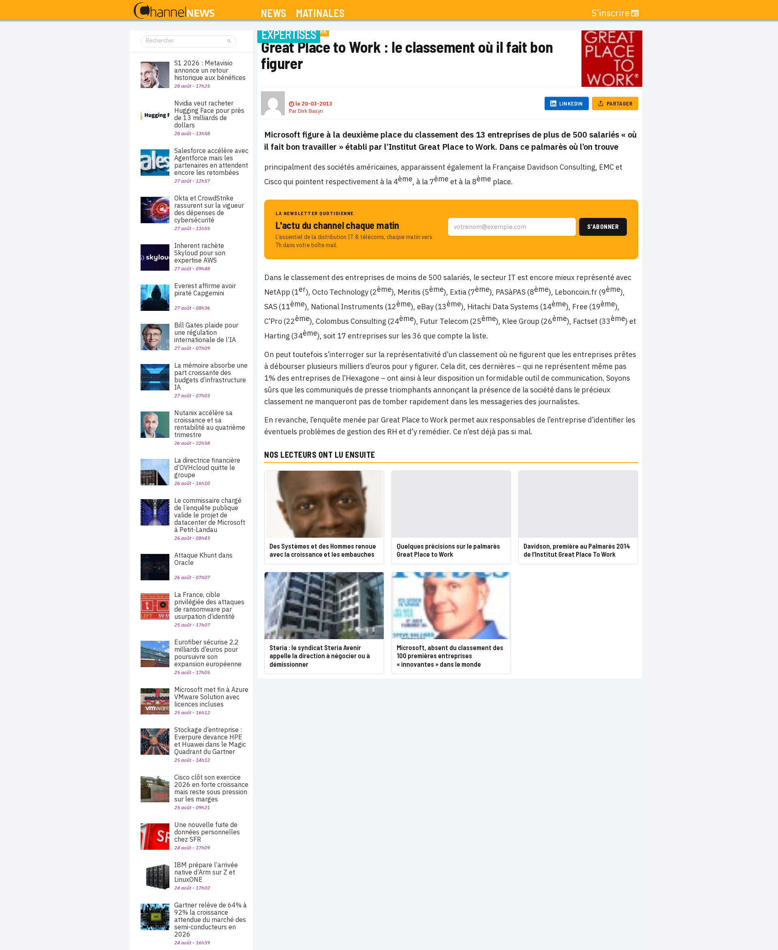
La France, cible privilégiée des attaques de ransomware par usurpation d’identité (209, 605)
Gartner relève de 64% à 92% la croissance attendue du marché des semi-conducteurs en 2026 (210, 919)
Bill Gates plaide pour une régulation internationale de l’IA (206, 332)
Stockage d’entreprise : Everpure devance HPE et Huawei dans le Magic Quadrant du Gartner (210, 741)
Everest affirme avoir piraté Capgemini (205, 289)
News (273, 13)
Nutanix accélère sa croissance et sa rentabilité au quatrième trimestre (209, 424)
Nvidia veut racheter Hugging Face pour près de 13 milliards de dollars (209, 114)
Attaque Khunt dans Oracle (203, 559)
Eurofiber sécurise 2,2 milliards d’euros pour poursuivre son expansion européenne (208, 653)
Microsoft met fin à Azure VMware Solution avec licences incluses (211, 696)
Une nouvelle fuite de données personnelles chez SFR (207, 832)
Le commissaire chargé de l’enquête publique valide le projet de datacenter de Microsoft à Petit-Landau (209, 515)
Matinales (320, 13)
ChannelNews (174, 10)
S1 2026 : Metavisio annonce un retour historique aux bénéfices (210, 70)
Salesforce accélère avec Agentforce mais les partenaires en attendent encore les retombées (211, 161)
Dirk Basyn (310, 111)
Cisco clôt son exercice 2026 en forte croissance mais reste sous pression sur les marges (211, 788)
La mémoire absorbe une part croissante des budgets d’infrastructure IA (211, 376)
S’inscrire (611, 13)
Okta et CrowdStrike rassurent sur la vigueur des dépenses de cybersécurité (209, 209)
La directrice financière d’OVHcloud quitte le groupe (207, 467)
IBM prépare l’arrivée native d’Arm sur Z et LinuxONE (206, 872)
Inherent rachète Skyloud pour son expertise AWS (199, 252)
